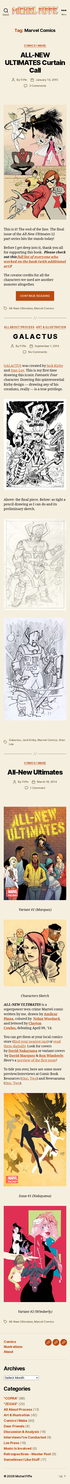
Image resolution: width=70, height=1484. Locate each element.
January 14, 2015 (47, 80)
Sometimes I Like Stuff (22, 1460)
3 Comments (37, 85)
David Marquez (22, 1056)
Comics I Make (35, 45)
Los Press (11, 1443)
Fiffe (24, 80)
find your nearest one (30, 1042)
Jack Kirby (55, 366)
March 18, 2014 (47, 781)
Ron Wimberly (51, 1056)
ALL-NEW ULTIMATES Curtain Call (35, 62)
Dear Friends (14, 1426)
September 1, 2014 (47, 346)
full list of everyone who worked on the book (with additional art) (35, 261)
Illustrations (13, 1347)
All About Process (19, 327)
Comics (10, 1342)
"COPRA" (11, 1398)
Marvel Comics (44, 308)
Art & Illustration (51, 327)
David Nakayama (22, 1051)
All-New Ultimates (21, 308)
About (8, 1352)
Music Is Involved (17, 1448)
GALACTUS (12, 366)
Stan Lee (17, 370)
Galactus (15, 740)
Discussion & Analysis (21, 1432)
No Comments (37, 352)
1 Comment (37, 788)
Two (33, 1078)
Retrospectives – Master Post (27, 1454)
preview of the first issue (36, 1060)
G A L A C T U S (35, 336)
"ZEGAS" (11, 1404)
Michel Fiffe (23, 1476)
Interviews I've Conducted (25, 1437)
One (25, 1078)
